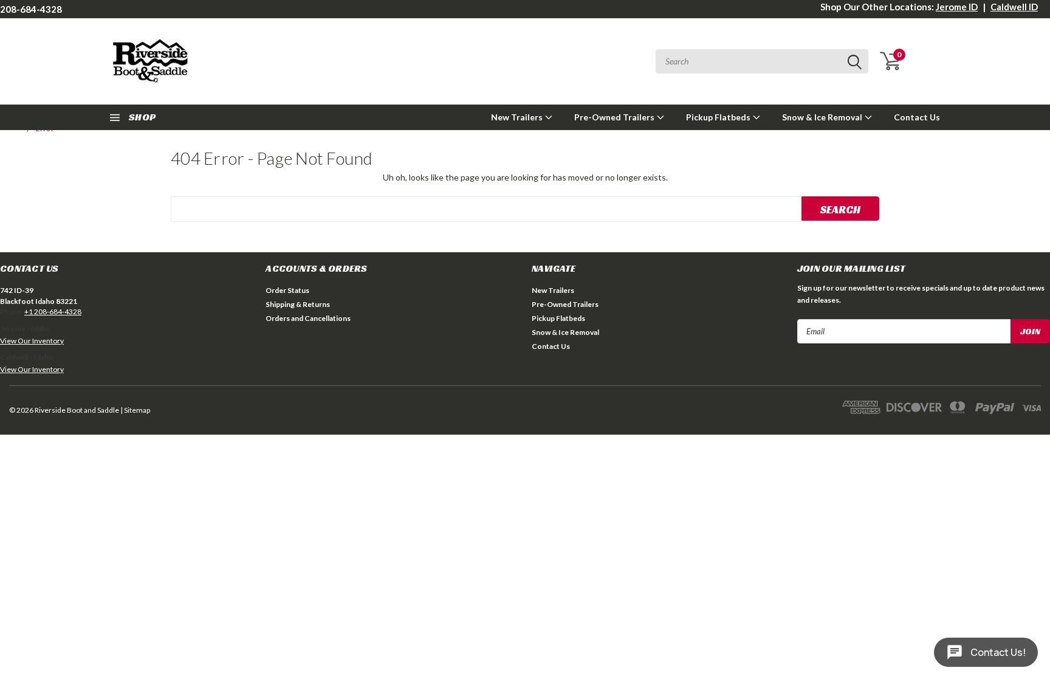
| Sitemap (135, 410)
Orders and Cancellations (308, 318)
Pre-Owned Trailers (615, 117)
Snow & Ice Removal (823, 117)
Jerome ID (957, 6)
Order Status (287, 290)
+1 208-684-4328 (52, 311)
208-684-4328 (31, 9)
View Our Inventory (32, 340)
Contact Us (917, 117)
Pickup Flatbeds (719, 117)
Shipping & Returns (298, 304)
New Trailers (517, 117)
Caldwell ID (1014, 6)
